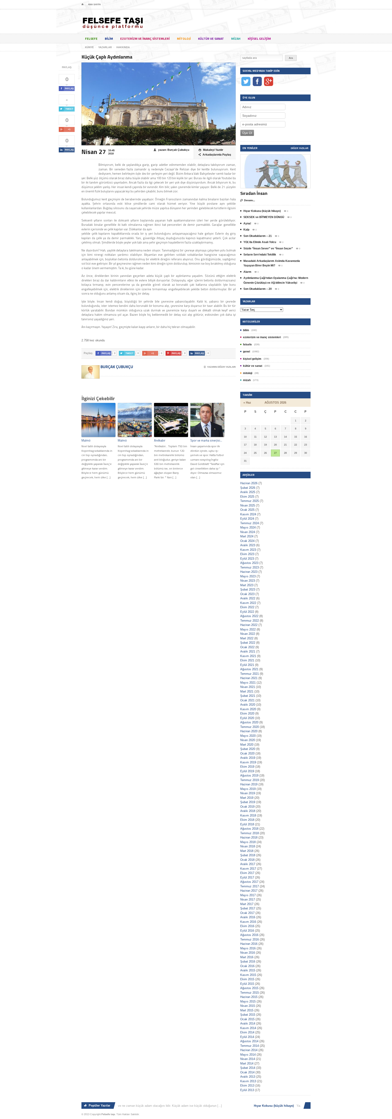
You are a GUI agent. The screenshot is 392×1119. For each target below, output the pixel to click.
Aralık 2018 (247, 811)
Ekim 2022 (247, 607)
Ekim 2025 (247, 496)
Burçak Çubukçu (116, 367)
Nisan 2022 (247, 633)
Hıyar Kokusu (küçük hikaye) (262, 211)
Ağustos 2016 (249, 935)
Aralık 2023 (247, 545)
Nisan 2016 (247, 952)
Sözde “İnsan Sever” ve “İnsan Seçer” (268, 248)
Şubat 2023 (247, 589)
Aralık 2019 (247, 757)
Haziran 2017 (248, 890)
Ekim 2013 (247, 1085)
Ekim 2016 (247, 926)
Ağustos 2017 (249, 881)
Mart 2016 (246, 957)
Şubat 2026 (247, 487)
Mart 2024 (246, 536)
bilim (109, 38)
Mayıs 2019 (248, 789)
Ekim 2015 (247, 979)
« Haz (247, 402)
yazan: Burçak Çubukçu (171, 149)
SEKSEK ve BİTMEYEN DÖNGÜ (263, 217)
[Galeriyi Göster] (275, 156)
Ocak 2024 (247, 541)
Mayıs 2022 (248, 629)
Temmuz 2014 (249, 1045)
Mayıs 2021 (248, 682)
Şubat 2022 (247, 642)
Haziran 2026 (248, 483)
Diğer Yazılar (299, 148)
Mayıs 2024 (248, 527)
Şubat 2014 (247, 1067)
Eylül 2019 (247, 771)
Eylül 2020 (247, 718)
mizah (235, 38)
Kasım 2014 (248, 1028)
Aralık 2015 (247, 970)
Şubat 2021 (247, 695)
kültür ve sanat (211, 38)
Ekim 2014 (247, 1032)
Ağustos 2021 (249, 669)
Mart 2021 (246, 691)
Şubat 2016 (247, 961)
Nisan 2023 (247, 580)
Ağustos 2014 (249, 1041)
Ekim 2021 (247, 660)
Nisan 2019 (247, 793)
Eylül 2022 (247, 611)
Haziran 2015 (248, 997)
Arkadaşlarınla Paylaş (214, 154)
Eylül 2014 (247, 1037)
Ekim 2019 (247, 766)
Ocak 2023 (247, 594)
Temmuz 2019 (249, 780)
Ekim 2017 (247, 873)
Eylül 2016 (247, 930)
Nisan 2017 (247, 899)
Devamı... (247, 200)
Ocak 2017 (247, 913)
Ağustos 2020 (249, 722)
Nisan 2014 (247, 1059)
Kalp (246, 229)
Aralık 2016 (247, 917)
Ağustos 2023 (249, 563)
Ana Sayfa (94, 4)
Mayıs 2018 (248, 842)
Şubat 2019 (247, 802)
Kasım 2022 (248, 603)
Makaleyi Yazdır (210, 149)
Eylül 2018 (247, 824)
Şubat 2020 (247, 749)
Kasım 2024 (248, 514)
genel (246, 351)
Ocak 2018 (247, 859)
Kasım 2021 (248, 656)
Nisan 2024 (247, 532)
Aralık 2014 (247, 1023)
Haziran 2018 (248, 837)
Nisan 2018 (247, 846)
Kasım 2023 (248, 549)
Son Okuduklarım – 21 (257, 236)
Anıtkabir (159, 440)
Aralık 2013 (247, 1076)
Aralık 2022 (247, 598)
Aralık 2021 (247, 651)
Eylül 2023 (247, 558)
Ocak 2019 (247, 806)
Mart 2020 (246, 744)
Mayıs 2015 (248, 1001)
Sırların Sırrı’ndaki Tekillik (259, 254)
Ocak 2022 (247, 647)
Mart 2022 (246, 638)
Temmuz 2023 (249, 567)
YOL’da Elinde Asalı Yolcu (259, 242)
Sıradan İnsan (253, 193)
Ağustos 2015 (249, 988)
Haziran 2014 (248, 1050)
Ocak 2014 (247, 1072)
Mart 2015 (246, 1010)
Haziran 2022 (248, 625)
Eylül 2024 (247, 518)
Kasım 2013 (248, 1081)
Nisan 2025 (247, 505)
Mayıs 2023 (248, 576)
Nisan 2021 (247, 687)
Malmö (86, 440)
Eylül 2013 (247, 1090)
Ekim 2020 (247, 713)
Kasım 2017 (248, 868)
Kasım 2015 (248, 975)
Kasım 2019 (248, 762)
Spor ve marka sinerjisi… (206, 440)
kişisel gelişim (259, 38)
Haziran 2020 (248, 731)
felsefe (91, 38)
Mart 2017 (246, 904)
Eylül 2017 (247, 877)
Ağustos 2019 (249, 775)
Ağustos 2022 (249, 616)
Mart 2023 (246, 585)
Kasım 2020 (248, 709)
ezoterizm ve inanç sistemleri (145, 38)
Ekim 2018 (247, 819)
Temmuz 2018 (249, 833)
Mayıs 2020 (248, 735)
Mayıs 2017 (248, 895)
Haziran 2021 (248, 678)
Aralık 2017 (247, 864)
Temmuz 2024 (249, 523)
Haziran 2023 (248, 571)
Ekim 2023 (247, 554)
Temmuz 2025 (249, 501)
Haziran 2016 (248, 943)
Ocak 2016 (247, 966)
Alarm (247, 271)
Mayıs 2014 (248, 1054)
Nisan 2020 (247, 740)
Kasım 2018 (248, 815)
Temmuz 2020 (249, 727)
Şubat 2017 (247, 908)
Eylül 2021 (247, 665)
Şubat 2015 (247, 1014)
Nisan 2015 (247, 1005)
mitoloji (184, 38)
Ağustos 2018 (249, 828)
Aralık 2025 (247, 492)
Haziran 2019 (248, 784)
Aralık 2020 (247, 704)
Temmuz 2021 (249, 673)
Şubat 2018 (247, 855)
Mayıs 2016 (248, 948)
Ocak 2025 (247, 509)
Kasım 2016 (248, 921)
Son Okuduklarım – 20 (257, 288)
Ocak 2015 (247, 1019)
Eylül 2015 (247, 983)
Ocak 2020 (247, 753)
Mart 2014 (246, 1063)
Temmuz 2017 (249, 886)
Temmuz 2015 (249, 992)
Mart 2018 (246, 851)
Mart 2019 (246, 797)
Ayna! (247, 223)
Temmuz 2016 (249, 939)
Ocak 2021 (247, 700)
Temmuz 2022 (249, 620)
